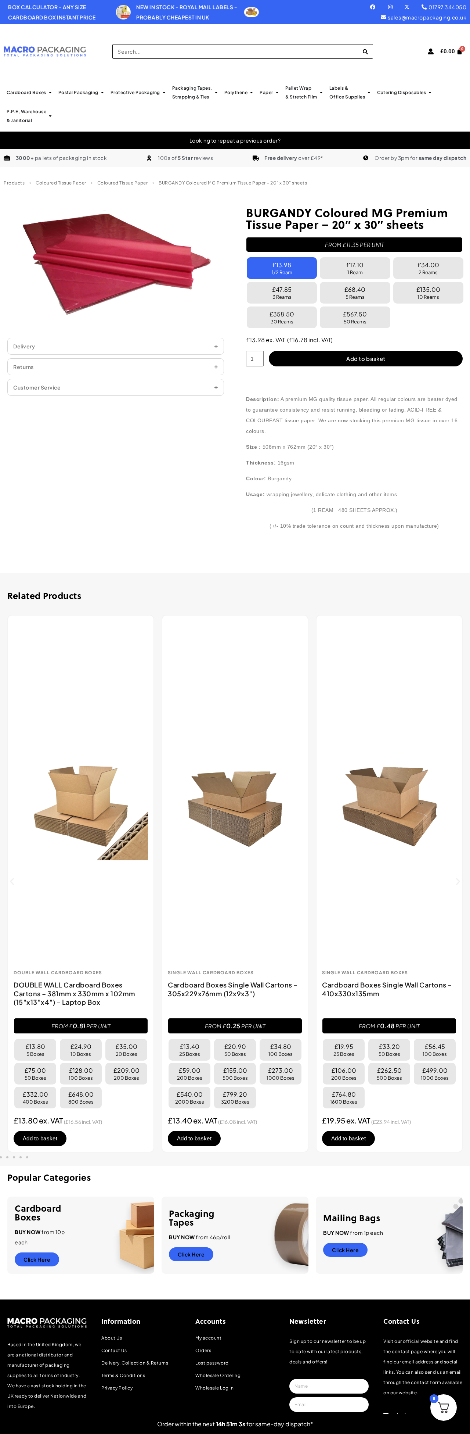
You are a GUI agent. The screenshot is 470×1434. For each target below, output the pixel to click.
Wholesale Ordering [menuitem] (218, 1375)
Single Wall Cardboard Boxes (211, 973)
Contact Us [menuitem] (114, 1350)
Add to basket (365, 358)
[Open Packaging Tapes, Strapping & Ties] (216, 92)
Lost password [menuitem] (212, 1363)
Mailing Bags (351, 1217)
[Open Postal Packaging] (102, 92)
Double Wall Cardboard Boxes (58, 973)
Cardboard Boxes (38, 1212)
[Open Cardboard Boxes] (50, 92)
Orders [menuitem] (203, 1350)
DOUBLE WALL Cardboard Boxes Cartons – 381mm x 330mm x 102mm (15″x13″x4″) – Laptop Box (74, 993)
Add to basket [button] (40, 1138)
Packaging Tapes (191, 1218)
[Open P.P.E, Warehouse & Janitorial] (50, 116)
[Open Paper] (277, 92)
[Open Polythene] (251, 92)
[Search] (365, 51)
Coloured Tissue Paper (61, 183)
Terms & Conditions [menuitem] (123, 1375)
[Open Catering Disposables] (430, 92)
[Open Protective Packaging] (164, 92)
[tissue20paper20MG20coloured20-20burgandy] (115, 264)
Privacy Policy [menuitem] (117, 1388)
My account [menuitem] (208, 1338)
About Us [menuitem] (111, 1338)
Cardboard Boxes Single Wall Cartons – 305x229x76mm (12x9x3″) (233, 989)
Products (14, 183)
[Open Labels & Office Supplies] (369, 92)
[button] (12, 881)
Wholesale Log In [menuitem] (214, 1388)
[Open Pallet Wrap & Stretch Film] (321, 92)
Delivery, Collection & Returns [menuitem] (134, 1363)
